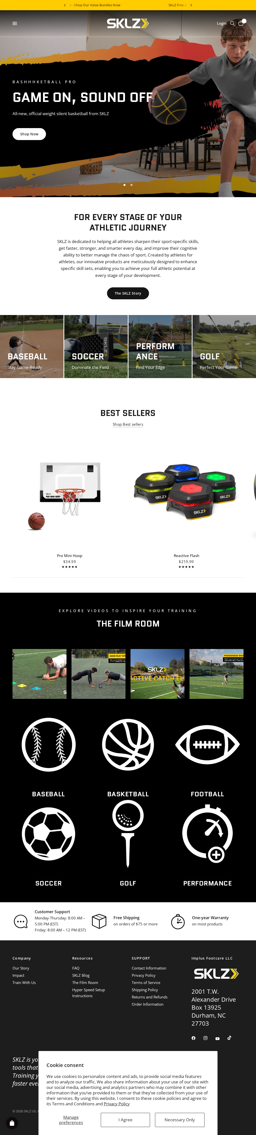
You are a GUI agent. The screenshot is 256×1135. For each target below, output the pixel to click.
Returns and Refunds (150, 996)
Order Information (148, 1004)
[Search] (232, 23)
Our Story (20, 968)
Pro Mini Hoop (69, 555)
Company (21, 958)
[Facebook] (197, 1038)
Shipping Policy (145, 989)
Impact (18, 975)
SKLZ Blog (81, 975)
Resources (82, 958)
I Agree (125, 1120)
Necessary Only (179, 1120)
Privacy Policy (117, 1104)
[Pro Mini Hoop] (69, 491)
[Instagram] (209, 1038)
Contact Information (149, 968)
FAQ (76, 968)
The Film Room (85, 982)
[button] (127, 131)
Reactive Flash (186, 555)
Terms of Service (146, 982)
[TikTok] (233, 1037)
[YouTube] (221, 1038)
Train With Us (24, 982)
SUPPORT (141, 958)
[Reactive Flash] (186, 491)
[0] (240, 23)
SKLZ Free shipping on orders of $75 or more (115, 5)
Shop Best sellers (128, 424)
